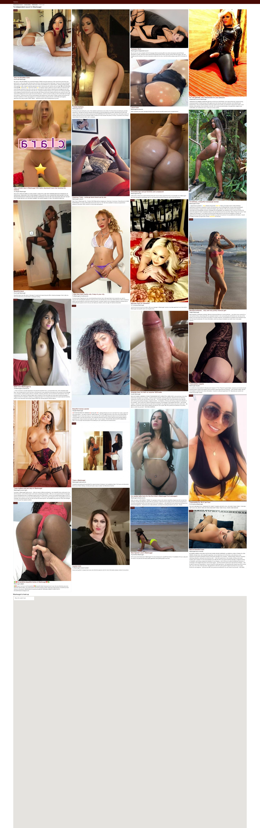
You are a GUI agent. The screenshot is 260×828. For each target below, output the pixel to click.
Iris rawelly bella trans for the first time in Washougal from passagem (154, 496)
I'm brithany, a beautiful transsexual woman (204, 202)
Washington (35, 4)
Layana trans (76, 566)
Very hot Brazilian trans (22, 77)
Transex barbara (77, 107)
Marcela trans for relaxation (140, 303)
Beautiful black (19, 291)
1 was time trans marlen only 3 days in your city (88, 294)
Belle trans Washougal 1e (22, 387)
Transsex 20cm (136, 49)
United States (27, 4)
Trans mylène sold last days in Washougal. (28, 488)
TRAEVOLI (15, 2)
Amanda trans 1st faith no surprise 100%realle (146, 392)
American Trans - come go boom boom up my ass (89, 197)
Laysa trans (135, 107)
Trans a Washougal (78, 480)
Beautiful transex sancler (80, 409)
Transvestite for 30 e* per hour (199, 502)
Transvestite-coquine (196, 384)
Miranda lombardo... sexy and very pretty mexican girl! (207, 310)
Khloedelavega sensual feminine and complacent (147, 192)
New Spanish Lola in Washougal (141, 553)
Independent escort (18, 4)
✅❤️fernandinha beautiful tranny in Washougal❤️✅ (31, 582)
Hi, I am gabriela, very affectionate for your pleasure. (207, 97)
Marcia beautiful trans (196, 549)
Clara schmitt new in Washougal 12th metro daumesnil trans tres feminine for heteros (40, 189)
